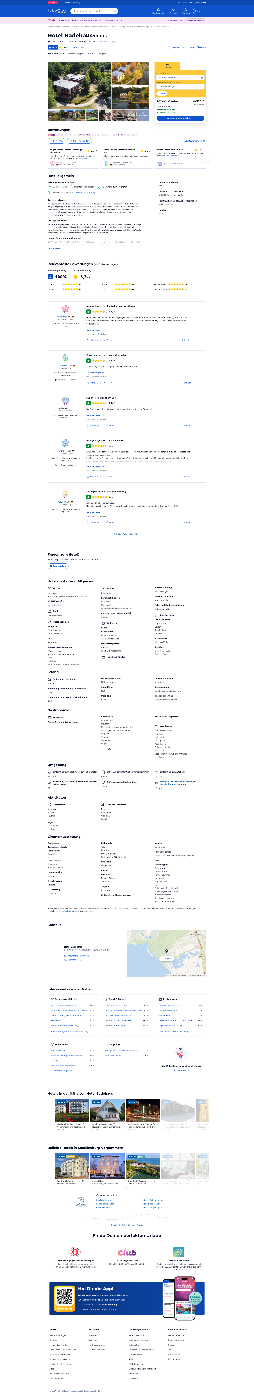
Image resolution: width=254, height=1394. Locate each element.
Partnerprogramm (97, 1345)
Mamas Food (165, 1015)
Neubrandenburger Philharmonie (66, 1055)
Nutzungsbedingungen (139, 1340)
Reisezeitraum (163, 73)
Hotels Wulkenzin (104, 1200)
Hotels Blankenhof (151, 1204)
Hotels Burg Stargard (152, 1207)
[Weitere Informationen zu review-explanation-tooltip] (85, 47)
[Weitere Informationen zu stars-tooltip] (106, 36)
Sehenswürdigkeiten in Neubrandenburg (70, 1031)
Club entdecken (175, 20)
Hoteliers (93, 1335)
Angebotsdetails (65, 911)
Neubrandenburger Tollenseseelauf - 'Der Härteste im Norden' (124, 1010)
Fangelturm (56, 1020)
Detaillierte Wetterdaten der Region (127, 1225)
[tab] (167, 66)
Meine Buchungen (57, 1335)
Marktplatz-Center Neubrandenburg (121, 1050)
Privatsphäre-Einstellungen (141, 1350)
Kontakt (181, 3)
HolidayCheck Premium (60, 1364)
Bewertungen (76, 53)
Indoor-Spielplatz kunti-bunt (118, 1015)
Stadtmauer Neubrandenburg (64, 1025)
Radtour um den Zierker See (118, 1020)
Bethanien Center (113, 1055)
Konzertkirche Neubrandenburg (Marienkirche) (70, 1010)
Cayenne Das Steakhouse (170, 1025)
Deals (52, 3)
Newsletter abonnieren (60, 1354)
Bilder (91, 53)
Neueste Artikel (175, 1359)
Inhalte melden (56, 1378)
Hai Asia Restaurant (168, 1010)
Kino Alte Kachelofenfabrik (63, 1066)
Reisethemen (174, 1354)
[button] (79, 85)
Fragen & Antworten (58, 1345)
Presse (171, 1345)
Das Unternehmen (176, 1335)
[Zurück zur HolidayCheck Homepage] (57, 11)
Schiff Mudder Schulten (116, 1005)
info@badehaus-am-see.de (80, 955)
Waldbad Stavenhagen (115, 1025)
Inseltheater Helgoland (61, 1071)
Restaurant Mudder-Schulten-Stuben (176, 1020)
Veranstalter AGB (137, 1335)
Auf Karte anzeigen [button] (107, 41)
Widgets (93, 1340)
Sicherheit (133, 1373)
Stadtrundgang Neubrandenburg (66, 1015)
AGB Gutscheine (136, 1364)
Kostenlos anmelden (195, 20)
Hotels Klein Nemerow (153, 1200)
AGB (131, 1359)
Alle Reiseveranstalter (59, 1373)
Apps (51, 1369)
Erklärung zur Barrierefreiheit (142, 1369)
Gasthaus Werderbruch (169, 1005)
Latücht (54, 1061)
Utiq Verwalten (135, 1354)
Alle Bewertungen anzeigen (126, 534)
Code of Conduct (97, 1350)
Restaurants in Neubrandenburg (174, 1031)
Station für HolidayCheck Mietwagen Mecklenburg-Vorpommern (178, 782)
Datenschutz (134, 1345)
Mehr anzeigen (54, 248)
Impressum (134, 1378)
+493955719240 (75, 960)
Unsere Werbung (176, 1340)
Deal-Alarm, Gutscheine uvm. (63, 1350)
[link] (159, 11)
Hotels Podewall (103, 1207)
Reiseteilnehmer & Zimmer (168, 82)
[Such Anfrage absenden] (115, 11)
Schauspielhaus (58, 1050)
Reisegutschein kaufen (59, 1359)
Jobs (170, 1350)
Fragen (102, 53)
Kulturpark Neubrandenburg (64, 1005)
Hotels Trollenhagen (105, 1204)
